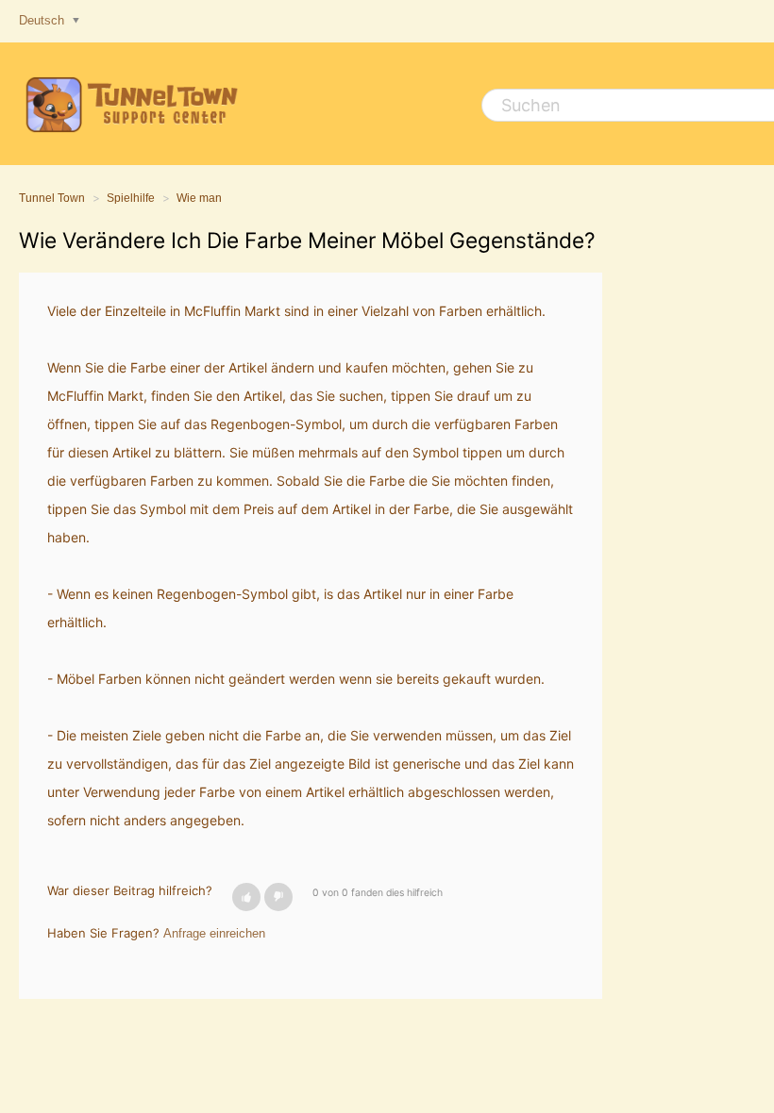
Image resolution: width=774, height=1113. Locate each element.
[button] (246, 897)
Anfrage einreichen (214, 933)
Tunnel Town (52, 198)
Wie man (199, 198)
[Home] (129, 103)
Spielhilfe (131, 198)
